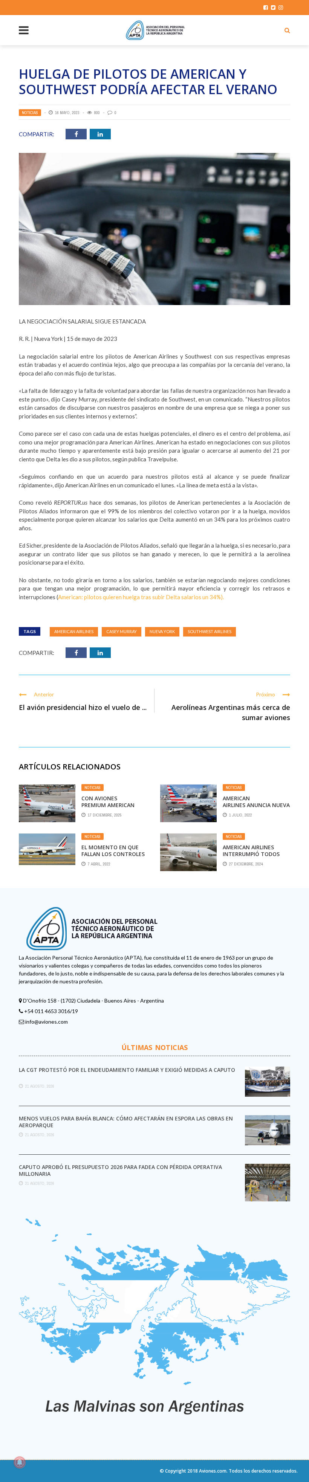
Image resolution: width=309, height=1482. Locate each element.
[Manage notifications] (20, 1462)
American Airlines (73, 631)
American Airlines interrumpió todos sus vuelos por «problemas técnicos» (255, 857)
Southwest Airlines (209, 631)
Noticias (30, 112)
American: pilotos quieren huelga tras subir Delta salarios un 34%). (141, 597)
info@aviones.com (46, 1021)
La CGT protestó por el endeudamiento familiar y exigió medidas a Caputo (127, 1069)
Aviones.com (212, 1471)
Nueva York (162, 631)
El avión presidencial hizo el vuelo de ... (83, 707)
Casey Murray (121, 631)
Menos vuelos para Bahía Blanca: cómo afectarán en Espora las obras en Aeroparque (126, 1122)
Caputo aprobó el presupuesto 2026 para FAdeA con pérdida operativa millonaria (120, 1170)
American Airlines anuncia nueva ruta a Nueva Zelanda (256, 805)
